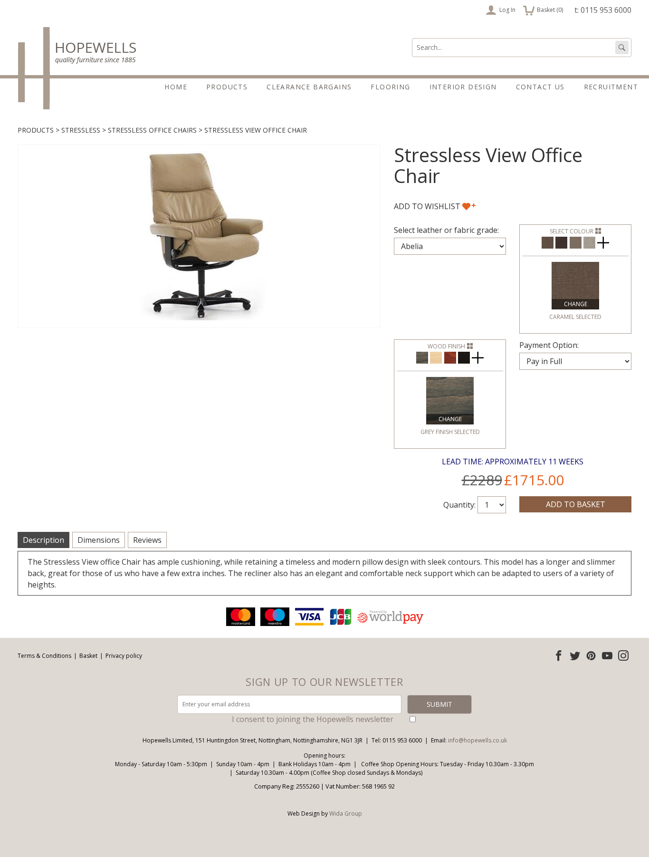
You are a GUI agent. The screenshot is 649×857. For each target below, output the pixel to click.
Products (227, 86)
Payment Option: (549, 345)
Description (43, 540)
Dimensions (98, 540)
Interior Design (463, 86)
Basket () (543, 9)
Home (175, 86)
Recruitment (611, 86)
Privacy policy (123, 656)
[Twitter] (575, 655)
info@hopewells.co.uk (477, 740)
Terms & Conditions (44, 656)
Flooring (390, 86)
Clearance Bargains (309, 86)
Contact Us (540, 86)
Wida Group (345, 813)
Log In (507, 10)
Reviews (147, 540)
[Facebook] (559, 655)
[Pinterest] (591, 655)
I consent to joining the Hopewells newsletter (312, 719)
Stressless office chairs (152, 130)
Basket (88, 656)
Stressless (80, 130)
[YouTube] (607, 655)
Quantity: (459, 505)
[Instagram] (623, 655)
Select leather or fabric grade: (446, 230)
